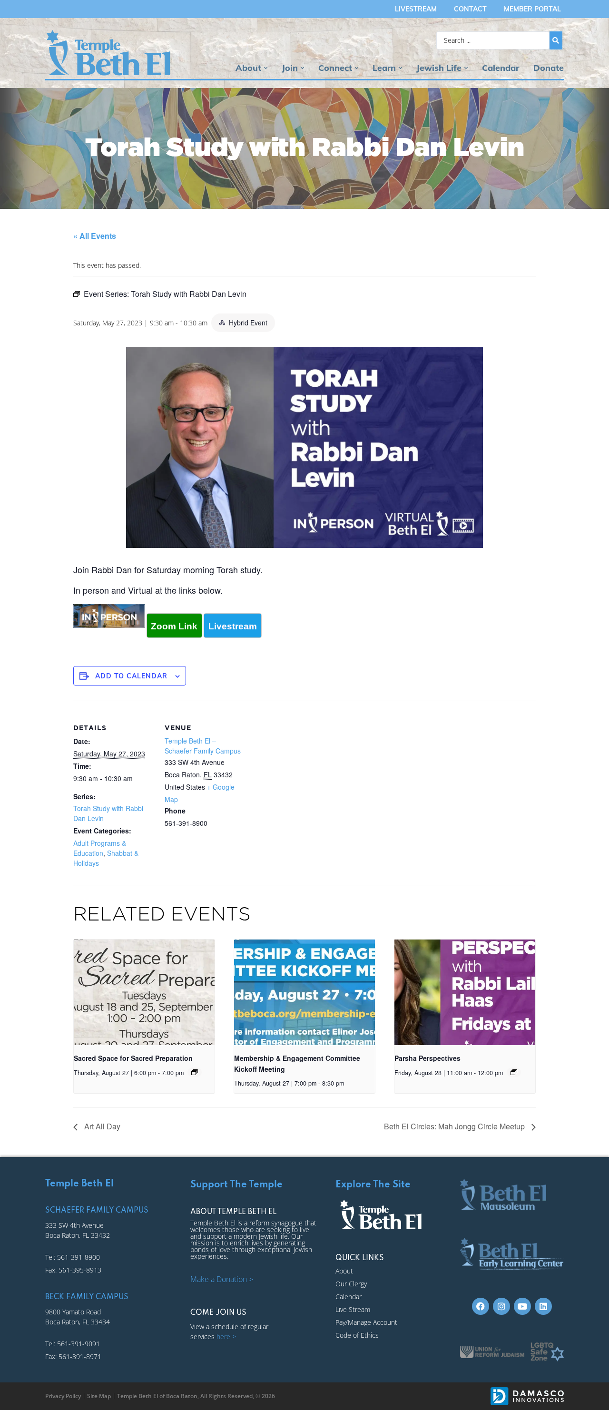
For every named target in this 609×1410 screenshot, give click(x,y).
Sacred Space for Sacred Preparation (133, 1058)
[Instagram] (501, 1306)
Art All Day (101, 1126)
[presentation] (144, 992)
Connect (335, 67)
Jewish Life (439, 67)
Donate (548, 67)
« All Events (94, 235)
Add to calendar (131, 676)
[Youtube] (522, 1306)
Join (290, 67)
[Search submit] (556, 40)
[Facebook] (480, 1306)
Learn (384, 67)
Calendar (500, 67)
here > (226, 1336)
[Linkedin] (543, 1306)
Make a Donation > (221, 1279)
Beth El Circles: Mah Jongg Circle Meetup (455, 1126)
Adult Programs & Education (99, 848)
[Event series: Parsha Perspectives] (514, 1072)
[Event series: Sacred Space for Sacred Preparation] (194, 1072)
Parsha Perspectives (427, 1058)
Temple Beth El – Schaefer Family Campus (203, 745)
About (248, 67)
